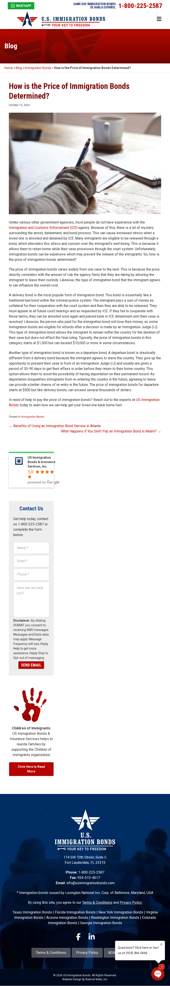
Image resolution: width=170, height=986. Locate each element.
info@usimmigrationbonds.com (90, 883)
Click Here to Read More (31, 769)
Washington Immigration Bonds (115, 917)
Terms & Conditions (97, 902)
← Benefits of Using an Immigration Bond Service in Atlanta (55, 426)
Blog (19, 68)
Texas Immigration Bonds (32, 912)
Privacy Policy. (131, 902)
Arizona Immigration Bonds (67, 917)
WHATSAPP (23, 6)
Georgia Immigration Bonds (101, 923)
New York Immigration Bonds (121, 912)
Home (8, 68)
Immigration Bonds (38, 68)
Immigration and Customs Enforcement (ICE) (43, 228)
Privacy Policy (87, 953)
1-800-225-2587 (140, 6)
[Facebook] (78, 936)
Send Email (31, 665)
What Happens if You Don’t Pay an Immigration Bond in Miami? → (111, 431)
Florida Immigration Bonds (75, 912)
